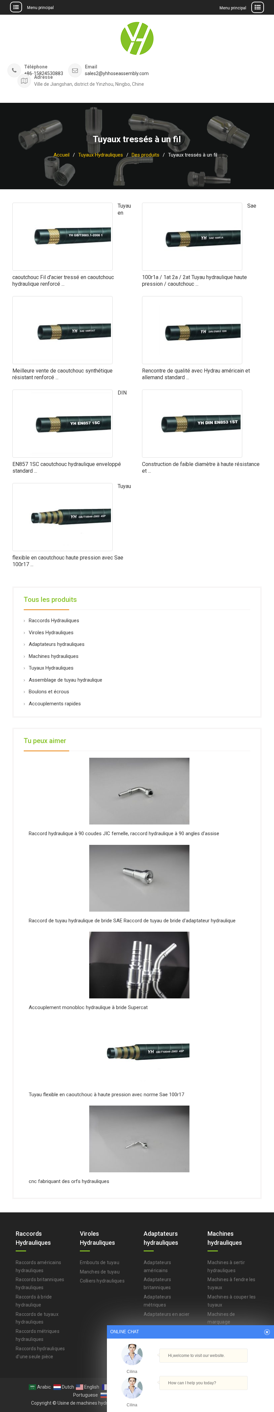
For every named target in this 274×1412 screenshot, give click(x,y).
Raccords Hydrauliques (54, 621)
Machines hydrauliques (54, 656)
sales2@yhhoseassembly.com (117, 73)
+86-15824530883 (43, 73)
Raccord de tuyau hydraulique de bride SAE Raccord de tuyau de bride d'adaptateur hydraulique (132, 921)
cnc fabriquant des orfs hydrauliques (69, 1181)
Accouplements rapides (55, 704)
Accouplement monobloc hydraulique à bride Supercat (88, 1007)
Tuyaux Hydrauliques (51, 668)
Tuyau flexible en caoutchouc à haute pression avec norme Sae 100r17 (106, 1095)
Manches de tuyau (100, 1271)
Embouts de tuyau (99, 1262)
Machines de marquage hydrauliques (221, 1322)
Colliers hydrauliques (102, 1280)
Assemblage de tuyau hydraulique (65, 680)
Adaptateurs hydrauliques (57, 644)
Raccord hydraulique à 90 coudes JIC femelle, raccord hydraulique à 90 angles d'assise (124, 834)
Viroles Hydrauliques (51, 633)
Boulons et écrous (49, 692)
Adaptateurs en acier (166, 1314)
